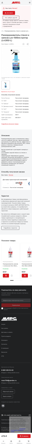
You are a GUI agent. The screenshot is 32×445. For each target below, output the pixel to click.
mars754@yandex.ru (9, 380)
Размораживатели (8, 261)
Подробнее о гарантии (10, 228)
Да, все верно (9, 13)
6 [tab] (19, 280)
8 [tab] (21, 280)
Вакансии (4, 352)
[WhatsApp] (27, 46)
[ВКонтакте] (21, 46)
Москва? (14, 8)
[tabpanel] (10, 261)
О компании (5, 348)
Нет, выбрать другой (11, 17)
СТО (2, 356)
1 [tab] (12, 280)
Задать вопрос (7, 396)
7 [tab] (20, 280)
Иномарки (4, 340)
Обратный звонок (8, 391)
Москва (11, 175)
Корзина (28, 443)
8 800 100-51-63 (7, 370)
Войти (11, 443)
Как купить (4, 328)
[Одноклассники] (24, 46)
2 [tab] (14, 280)
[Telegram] (19, 46)
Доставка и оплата (6, 332)
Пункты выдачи (6, 336)
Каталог (3, 443)
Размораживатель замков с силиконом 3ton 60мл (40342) (10, 265)
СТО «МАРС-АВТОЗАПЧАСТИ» (13, 415)
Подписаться (16, 305)
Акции (3, 324)
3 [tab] (15, 280)
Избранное (19, 443)
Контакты (4, 344)
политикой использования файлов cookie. (18, 430)
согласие (8, 308)
